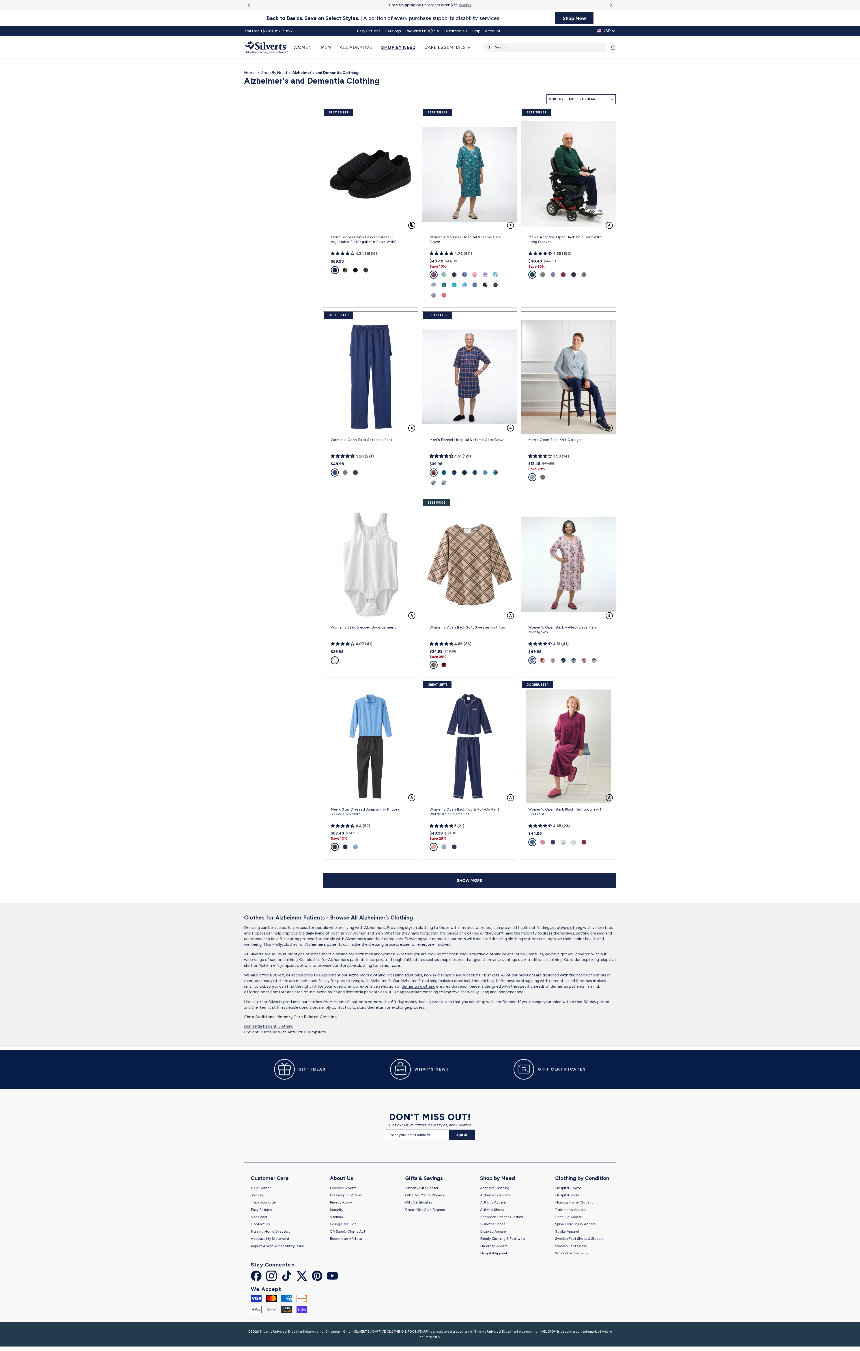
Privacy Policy (341, 1202)
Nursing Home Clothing (574, 1202)
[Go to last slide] (249, 5)
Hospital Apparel (493, 1253)
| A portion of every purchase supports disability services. (384, 18)
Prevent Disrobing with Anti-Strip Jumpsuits (285, 1032)
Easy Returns (261, 1210)
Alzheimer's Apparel (495, 1195)
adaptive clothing (566, 927)
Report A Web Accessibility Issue (277, 1246)
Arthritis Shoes (492, 1210)
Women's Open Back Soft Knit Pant (361, 440)
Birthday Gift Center (421, 1188)
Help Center (261, 1188)
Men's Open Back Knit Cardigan (555, 440)
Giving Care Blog (343, 1224)
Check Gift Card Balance (425, 1210)
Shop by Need (497, 1178)
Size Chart (259, 1217)
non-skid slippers (439, 975)
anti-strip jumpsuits (525, 954)
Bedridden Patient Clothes (501, 1217)
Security (336, 1210)
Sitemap (336, 1217)
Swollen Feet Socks (571, 1246)
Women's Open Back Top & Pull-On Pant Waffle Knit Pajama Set (464, 811)
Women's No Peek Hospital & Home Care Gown (465, 239)
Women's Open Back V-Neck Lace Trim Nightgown (562, 629)
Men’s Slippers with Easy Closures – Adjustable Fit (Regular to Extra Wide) (364, 239)
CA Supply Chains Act (347, 1231)
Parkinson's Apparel (570, 1210)
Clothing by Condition (582, 1178)
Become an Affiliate (346, 1238)
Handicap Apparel (494, 1246)
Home (250, 72)
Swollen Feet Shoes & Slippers (579, 1238)
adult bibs (413, 975)
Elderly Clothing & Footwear (502, 1238)
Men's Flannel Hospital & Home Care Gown (467, 440)
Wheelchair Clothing (571, 1253)
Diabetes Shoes (492, 1224)
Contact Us (260, 1224)
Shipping (257, 1195)
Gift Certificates (418, 1202)
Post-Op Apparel (569, 1217)
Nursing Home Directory (270, 1231)
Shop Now (574, 18)
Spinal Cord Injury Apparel (575, 1224)
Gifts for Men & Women (424, 1195)
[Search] (488, 47)
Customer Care (270, 1178)
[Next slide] (611, 5)
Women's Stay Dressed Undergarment (363, 627)
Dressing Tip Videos (346, 1195)
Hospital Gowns (568, 1188)
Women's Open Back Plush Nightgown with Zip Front (566, 811)
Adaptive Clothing (494, 1188)
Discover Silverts (343, 1188)
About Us (341, 1178)
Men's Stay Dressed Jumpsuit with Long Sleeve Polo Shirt (365, 811)
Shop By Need (274, 72)
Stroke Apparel (567, 1231)
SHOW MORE (469, 880)
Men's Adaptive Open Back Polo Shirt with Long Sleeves (565, 239)
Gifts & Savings (424, 1178)
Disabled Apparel (493, 1231)
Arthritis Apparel (493, 1202)
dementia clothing (418, 986)
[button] (304, 47)
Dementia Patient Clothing (268, 1026)
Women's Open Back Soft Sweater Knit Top (467, 627)
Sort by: (556, 99)
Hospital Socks (567, 1195)
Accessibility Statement (270, 1238)
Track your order (264, 1202)
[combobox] (545, 47)
